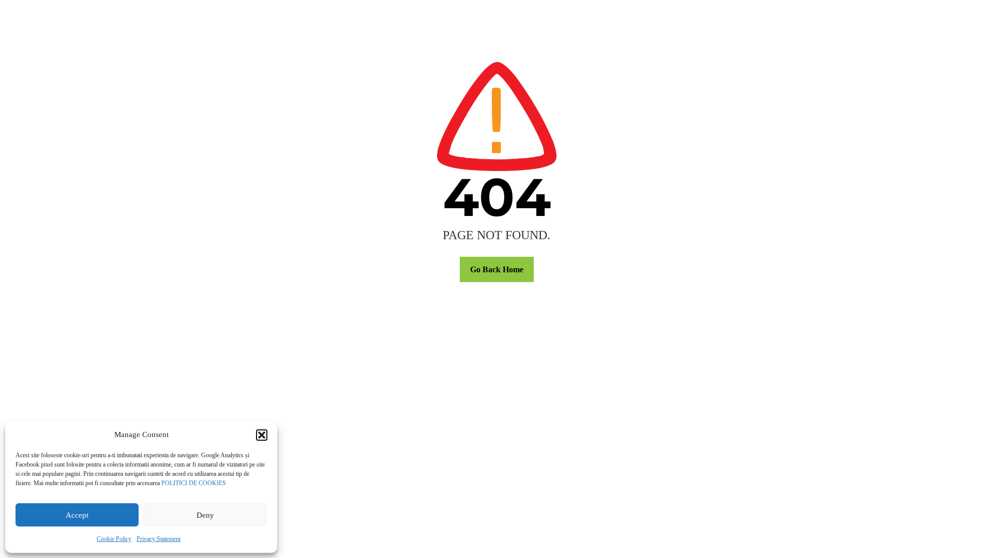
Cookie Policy (114, 538)
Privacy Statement (158, 538)
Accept (77, 515)
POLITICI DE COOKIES (193, 483)
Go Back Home (496, 269)
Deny (205, 515)
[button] (262, 435)
